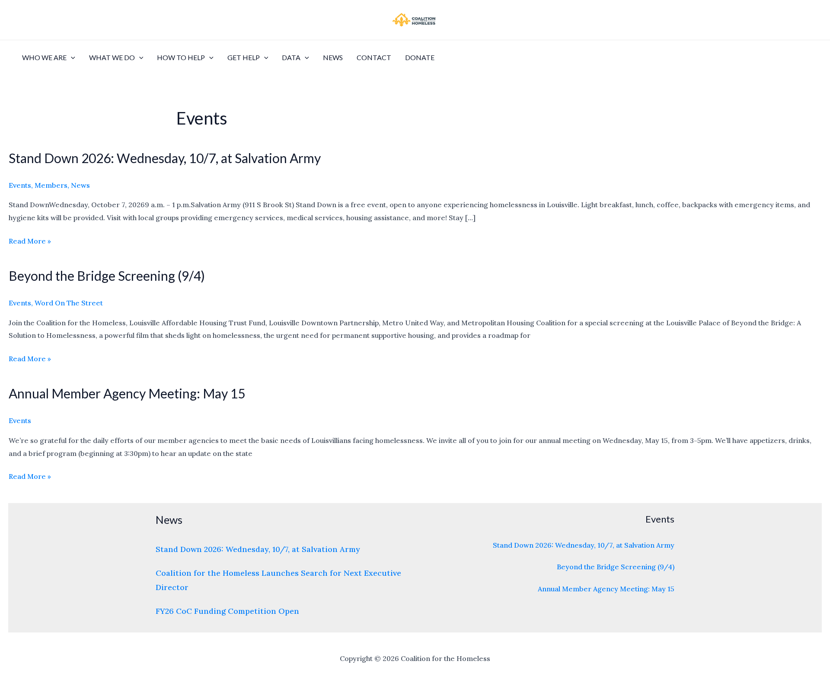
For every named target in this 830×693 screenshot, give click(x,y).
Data (291, 57)
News (333, 57)
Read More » (30, 241)
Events (20, 185)
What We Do (112, 57)
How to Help (181, 57)
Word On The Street (69, 302)
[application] (71, 57)
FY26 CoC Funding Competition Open (227, 611)
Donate (419, 57)
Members (51, 185)
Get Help (243, 57)
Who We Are (44, 57)
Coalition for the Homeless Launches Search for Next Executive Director (278, 580)
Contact (374, 57)
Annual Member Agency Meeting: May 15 (127, 393)
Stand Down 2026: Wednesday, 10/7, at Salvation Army (165, 158)
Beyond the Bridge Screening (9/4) (107, 275)
